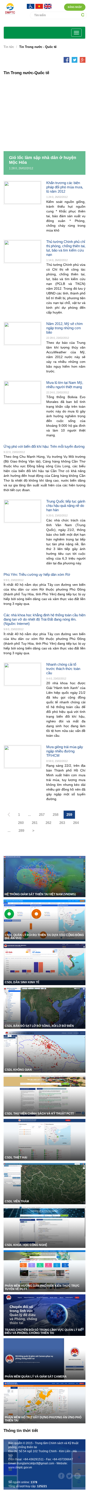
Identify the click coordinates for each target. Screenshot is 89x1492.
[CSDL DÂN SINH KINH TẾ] (44, 964)
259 (69, 815)
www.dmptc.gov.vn (20, 1467)
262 (48, 823)
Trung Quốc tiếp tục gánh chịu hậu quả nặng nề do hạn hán (65, 505)
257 (42, 815)
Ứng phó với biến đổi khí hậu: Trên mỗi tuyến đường (44, 446)
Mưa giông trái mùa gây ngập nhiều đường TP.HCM (64, 751)
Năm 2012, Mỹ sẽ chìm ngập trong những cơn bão (64, 328)
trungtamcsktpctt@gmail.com (35, 1463)
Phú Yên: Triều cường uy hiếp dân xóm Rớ (37, 574)
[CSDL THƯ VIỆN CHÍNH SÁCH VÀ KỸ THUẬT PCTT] (44, 1095)
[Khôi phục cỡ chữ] (79, 1481)
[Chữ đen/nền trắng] (10, 1445)
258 (55, 815)
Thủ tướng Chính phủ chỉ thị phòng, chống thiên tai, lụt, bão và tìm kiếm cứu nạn (65, 248)
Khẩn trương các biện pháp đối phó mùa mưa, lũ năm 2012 (64, 187)
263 (62, 823)
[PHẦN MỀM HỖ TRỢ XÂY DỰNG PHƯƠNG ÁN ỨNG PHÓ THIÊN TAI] (44, 1402)
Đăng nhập (75, 7)
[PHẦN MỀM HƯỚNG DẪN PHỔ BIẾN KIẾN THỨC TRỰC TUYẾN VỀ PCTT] (44, 1271)
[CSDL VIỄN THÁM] (44, 1183)
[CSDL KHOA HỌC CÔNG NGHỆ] (44, 1227)
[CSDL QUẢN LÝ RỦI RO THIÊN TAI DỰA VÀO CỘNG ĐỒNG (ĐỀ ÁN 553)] (44, 920)
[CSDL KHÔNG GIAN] (44, 1052)
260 (21, 823)
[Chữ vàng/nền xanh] (10, 1469)
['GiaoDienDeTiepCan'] (31, 6)
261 (34, 823)
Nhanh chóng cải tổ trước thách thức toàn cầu (63, 668)
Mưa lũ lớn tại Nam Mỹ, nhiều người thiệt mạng (64, 385)
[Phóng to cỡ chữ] (79, 1457)
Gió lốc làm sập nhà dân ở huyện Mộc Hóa (42, 160)
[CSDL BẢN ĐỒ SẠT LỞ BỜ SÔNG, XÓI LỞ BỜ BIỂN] (44, 1008)
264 (76, 823)
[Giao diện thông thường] (10, 1481)
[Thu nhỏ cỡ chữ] (79, 1469)
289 (21, 830)
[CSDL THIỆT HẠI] (44, 1139)
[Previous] (9, 815)
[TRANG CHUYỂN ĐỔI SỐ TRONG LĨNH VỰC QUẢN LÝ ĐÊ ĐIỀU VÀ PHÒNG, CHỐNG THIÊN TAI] (44, 1315)
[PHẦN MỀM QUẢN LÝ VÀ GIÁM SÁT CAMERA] (44, 1359)
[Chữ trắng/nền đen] (10, 1457)
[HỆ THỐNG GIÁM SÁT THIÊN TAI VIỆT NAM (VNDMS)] (44, 876)
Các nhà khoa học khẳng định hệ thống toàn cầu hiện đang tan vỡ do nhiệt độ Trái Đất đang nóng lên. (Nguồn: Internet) (44, 619)
